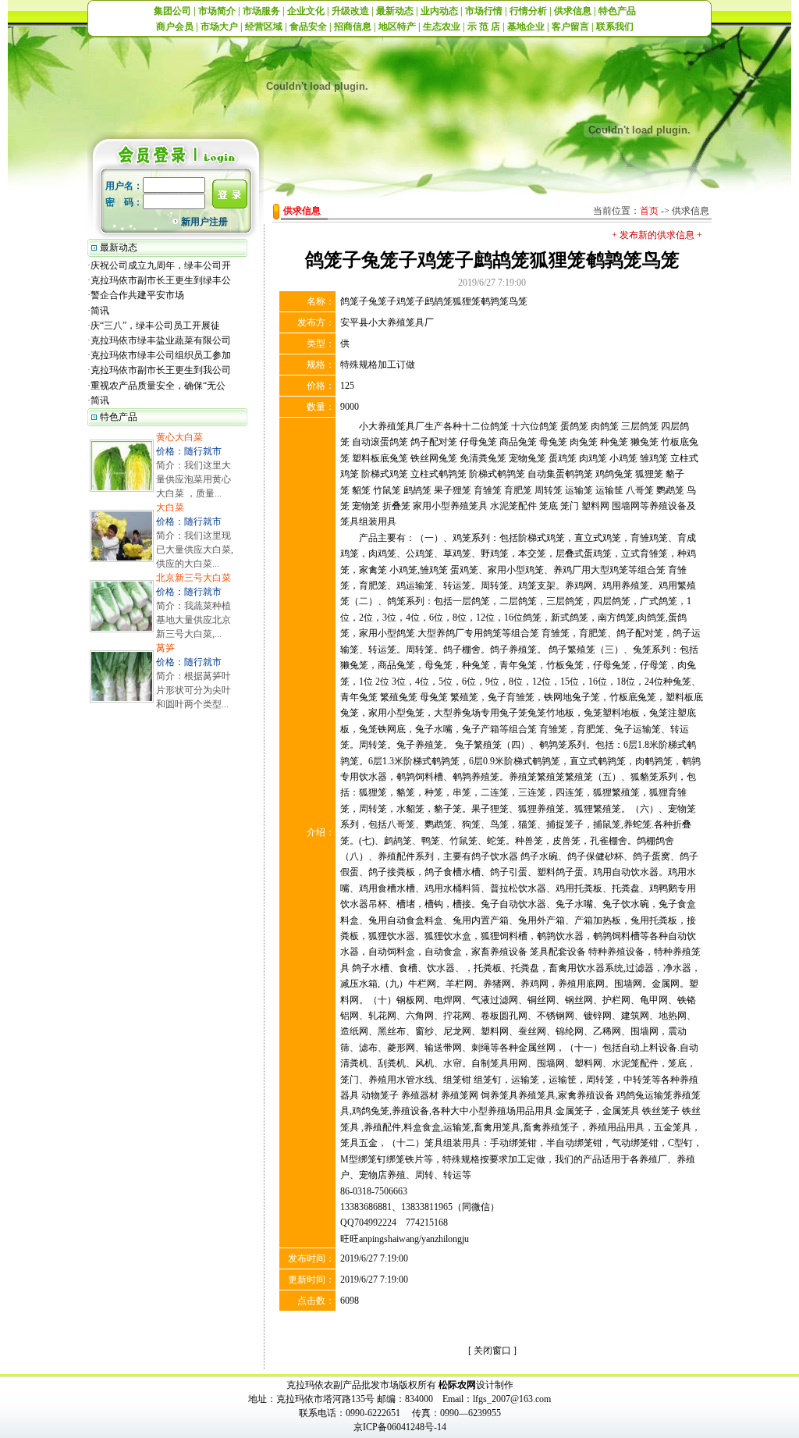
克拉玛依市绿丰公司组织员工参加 (161, 355)
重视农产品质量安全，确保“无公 (158, 385)
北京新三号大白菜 (193, 577)
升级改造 (350, 10)
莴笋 (165, 647)
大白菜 (170, 507)
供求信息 (572, 10)
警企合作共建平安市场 (137, 295)
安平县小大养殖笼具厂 (387, 322)
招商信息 (352, 26)
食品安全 (308, 26)
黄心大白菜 (179, 437)
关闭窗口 (492, 1350)
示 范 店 (483, 26)
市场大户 (219, 26)
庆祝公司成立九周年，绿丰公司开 (161, 265)
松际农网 (457, 1384)
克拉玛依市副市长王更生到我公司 (161, 370)
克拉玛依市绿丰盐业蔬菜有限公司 (161, 340)
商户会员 (175, 26)
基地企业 (526, 26)
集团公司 (172, 10)
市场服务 (261, 10)
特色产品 (617, 10)
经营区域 (263, 26)
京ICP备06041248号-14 (399, 1427)
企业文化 (306, 10)
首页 (649, 210)
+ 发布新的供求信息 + (657, 235)
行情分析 (528, 10)
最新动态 (395, 10)
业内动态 (439, 10)
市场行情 (483, 10)
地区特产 (397, 26)
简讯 (100, 310)
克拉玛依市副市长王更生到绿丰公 (161, 280)
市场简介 (217, 10)
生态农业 (441, 26)
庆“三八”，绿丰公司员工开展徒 (155, 325)
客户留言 (570, 26)
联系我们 (615, 26)
